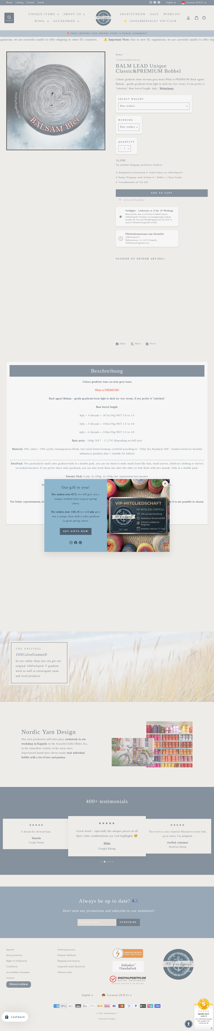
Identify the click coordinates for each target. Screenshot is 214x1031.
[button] (189, 1024)
